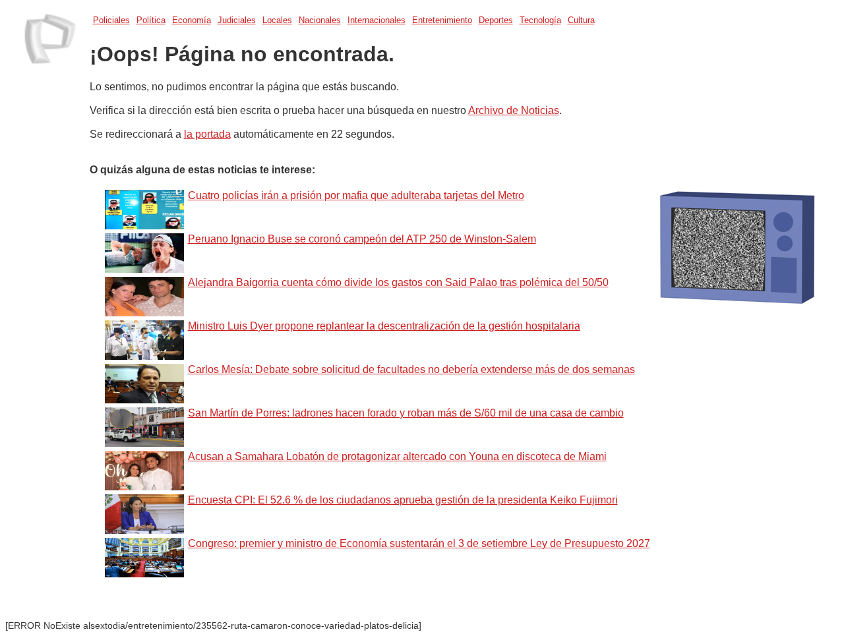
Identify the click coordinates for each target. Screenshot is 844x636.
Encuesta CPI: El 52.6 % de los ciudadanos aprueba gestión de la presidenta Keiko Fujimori (403, 500)
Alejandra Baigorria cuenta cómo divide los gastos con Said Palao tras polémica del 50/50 (398, 282)
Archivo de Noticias (513, 110)
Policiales (111, 20)
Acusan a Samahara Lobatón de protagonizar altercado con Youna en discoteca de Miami (397, 456)
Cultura (581, 20)
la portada (207, 134)
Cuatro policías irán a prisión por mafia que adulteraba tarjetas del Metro (356, 195)
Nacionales (320, 20)
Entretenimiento (442, 20)
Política (151, 20)
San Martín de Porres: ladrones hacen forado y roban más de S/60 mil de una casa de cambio (406, 413)
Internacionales (376, 20)
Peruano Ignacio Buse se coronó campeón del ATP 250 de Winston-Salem (362, 239)
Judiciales (237, 20)
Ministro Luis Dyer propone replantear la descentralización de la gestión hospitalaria (384, 326)
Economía (191, 20)
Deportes (496, 20)
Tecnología (540, 20)
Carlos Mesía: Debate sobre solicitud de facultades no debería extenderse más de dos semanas (411, 369)
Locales (277, 20)
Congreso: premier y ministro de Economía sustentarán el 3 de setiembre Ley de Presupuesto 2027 (419, 543)
